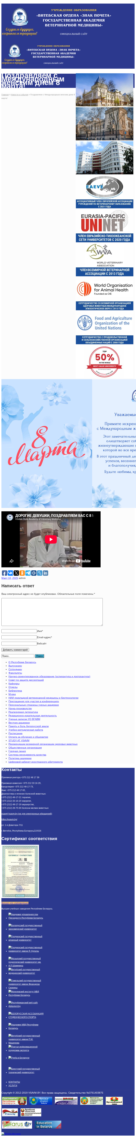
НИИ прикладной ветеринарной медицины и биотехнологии (43, 697)
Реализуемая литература (23, 712)
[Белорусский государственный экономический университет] (26, 929)
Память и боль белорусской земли (28, 726)
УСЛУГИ (12, 1085)
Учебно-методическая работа (25, 729)
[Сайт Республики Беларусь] (18, 1129)
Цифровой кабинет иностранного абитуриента (35, 761)
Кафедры (13, 683)
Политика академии (20, 758)
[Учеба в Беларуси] (18, 1058)
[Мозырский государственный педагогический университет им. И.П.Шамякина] (26, 965)
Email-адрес (44, 637)
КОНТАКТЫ (14, 1082)
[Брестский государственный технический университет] (26, 1072)
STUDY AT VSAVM (18, 740)
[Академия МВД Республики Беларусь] (26, 1028)
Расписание (15, 733)
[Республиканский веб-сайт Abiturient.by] (26, 1006)
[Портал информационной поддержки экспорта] (26, 1050)
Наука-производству (20, 708)
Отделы (13, 687)
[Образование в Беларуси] (49, 1129)
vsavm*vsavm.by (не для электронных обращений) (26, 813)
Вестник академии (19, 722)
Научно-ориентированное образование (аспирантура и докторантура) (49, 676)
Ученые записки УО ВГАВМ (24, 719)
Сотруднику (15, 669)
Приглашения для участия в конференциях (33, 701)
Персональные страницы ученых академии (33, 704)
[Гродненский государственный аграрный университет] (26, 940)
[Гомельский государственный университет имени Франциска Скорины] (26, 987)
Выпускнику (15, 665)
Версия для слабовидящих (15, 903)
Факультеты (15, 672)
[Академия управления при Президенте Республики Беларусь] (26, 918)
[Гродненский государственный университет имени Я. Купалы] (26, 951)
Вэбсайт (41, 643)
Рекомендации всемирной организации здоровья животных (43, 744)
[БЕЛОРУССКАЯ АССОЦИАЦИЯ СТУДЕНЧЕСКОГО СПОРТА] (26, 1017)
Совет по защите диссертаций (26, 680)
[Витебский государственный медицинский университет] (26, 973)
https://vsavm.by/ (9, 819)
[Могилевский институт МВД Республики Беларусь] (26, 995)
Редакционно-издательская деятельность (32, 715)
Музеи (12, 694)
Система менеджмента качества (27, 754)
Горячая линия (17, 751)
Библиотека (15, 690)
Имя (40, 631)
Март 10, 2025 (9, 578)
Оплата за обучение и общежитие (28, 736)
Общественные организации (25, 747)
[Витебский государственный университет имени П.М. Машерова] (26, 1043)
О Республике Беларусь (22, 662)
